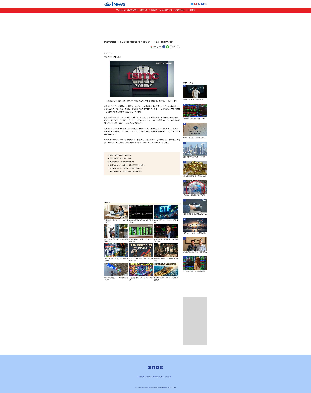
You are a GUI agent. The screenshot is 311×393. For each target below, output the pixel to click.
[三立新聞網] (192, 4)
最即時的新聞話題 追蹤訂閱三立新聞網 (120, 158)
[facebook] (199, 4)
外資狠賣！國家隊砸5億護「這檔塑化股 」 (120, 155)
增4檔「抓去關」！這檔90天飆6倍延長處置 (195, 138)
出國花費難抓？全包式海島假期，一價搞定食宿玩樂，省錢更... (126, 165)
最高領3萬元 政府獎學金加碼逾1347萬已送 (195, 214)
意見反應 (168, 376)
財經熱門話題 (179, 10)
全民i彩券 (143, 10)
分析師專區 (190, 10)
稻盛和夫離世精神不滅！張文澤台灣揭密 (195, 252)
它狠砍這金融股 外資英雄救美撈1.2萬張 (195, 271)
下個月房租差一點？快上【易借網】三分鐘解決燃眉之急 (125, 168)
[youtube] (195, 4)
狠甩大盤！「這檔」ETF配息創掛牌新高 (195, 233)
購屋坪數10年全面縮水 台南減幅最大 (195, 157)
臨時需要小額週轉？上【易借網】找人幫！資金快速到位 (125, 171)
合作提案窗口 (161, 376)
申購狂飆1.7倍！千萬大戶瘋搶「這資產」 (195, 100)
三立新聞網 (140, 376)
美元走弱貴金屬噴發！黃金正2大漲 (194, 176)
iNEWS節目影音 (165, 10)
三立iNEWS (121, 10)
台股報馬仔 (153, 10)
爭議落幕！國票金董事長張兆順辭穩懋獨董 (195, 195)
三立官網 (147, 376)
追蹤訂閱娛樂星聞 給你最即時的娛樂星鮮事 (121, 161)
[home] (114, 4)
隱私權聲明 (153, 376)
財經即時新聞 (132, 10)
